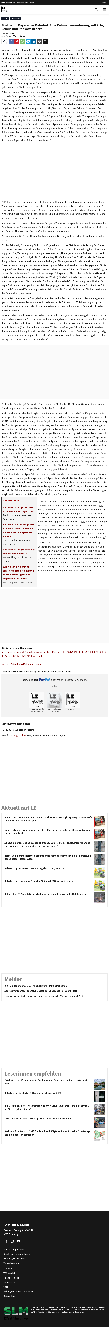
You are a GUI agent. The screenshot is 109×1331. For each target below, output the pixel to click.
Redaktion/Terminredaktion (17, 1253)
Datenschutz (9, 1295)
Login (104, 2)
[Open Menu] (104, 9)
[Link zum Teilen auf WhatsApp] (22, 41)
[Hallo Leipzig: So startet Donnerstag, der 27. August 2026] (99, 872)
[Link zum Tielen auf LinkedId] (33, 41)
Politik (5, 18)
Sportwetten (9, 1282)
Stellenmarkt (22, 2)
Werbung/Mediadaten (14, 1258)
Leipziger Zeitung (8, 2)
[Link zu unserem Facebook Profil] (6, 1241)
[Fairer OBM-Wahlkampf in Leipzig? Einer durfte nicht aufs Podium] (99, 1122)
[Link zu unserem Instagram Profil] (12, 1241)
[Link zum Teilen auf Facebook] (11, 41)
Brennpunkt (15, 18)
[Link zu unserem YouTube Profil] (18, 1241)
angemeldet (20, 735)
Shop (32, 2)
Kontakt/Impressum (13, 1249)
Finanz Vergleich (11, 1277)
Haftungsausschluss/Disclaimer (18, 1291)
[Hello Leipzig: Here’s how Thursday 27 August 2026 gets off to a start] (99, 885)
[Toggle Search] (96, 9)
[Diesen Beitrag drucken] (39, 41)
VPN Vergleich (10, 1273)
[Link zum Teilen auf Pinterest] (16, 41)
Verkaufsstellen (11, 1262)
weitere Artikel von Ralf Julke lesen (21, 664)
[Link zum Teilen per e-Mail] (45, 41)
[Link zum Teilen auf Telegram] (28, 41)
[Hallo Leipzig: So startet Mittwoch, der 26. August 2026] (99, 1096)
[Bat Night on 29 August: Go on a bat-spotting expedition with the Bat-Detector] (99, 897)
